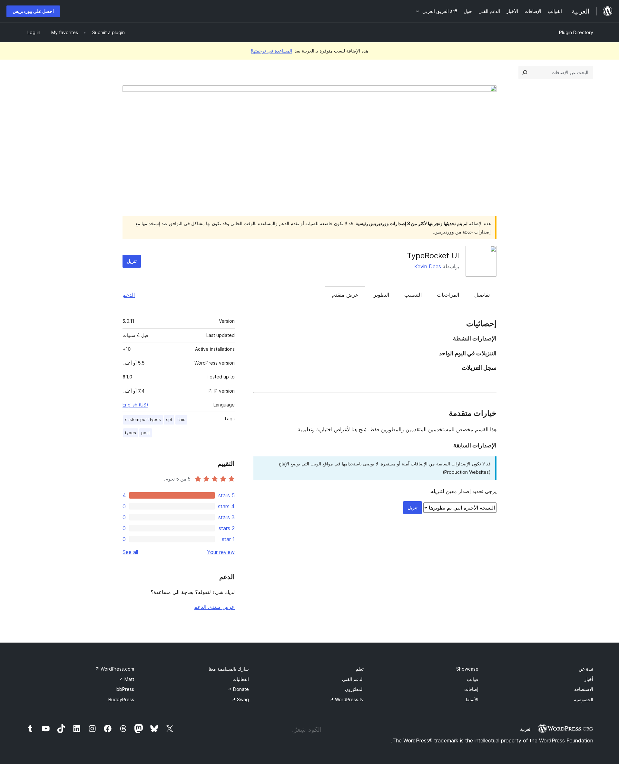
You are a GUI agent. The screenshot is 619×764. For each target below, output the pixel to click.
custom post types (143, 419)
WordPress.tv (346, 699)
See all (130, 552)
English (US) (135, 404)
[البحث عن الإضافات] (524, 72)
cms (181, 419)
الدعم (129, 294)
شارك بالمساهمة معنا (229, 669)
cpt (169, 419)
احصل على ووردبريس (33, 11)
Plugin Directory (576, 32)
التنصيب (413, 294)
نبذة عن (586, 669)
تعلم (360, 669)
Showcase (467, 669)
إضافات (471, 689)
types (130, 432)
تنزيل (132, 261)
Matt (126, 679)
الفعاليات (240, 679)
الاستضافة (583, 689)
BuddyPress (121, 699)
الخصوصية (583, 699)
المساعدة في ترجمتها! (271, 50)
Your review (221, 552)
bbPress (125, 689)
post (145, 432)
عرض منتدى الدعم (214, 607)
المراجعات (448, 294)
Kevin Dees (427, 266)
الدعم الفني (353, 679)
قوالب (472, 679)
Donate (238, 689)
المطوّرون (354, 689)
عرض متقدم (345, 294)
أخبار (588, 679)
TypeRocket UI (433, 255)
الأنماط (471, 699)
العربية (526, 729)
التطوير (381, 294)
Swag (240, 699)
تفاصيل (482, 294)
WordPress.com (114, 669)
